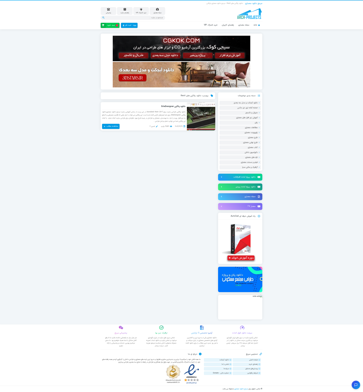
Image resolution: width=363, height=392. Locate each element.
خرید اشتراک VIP (211, 25)
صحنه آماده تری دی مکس (247, 107)
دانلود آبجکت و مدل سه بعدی (246, 102)
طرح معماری (253, 137)
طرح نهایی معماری (250, 142)
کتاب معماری (253, 147)
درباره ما (226, 368)
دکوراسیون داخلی (251, 152)
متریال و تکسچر (251, 112)
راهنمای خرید (253, 364)
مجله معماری (243, 25)
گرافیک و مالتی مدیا (250, 167)
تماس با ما (225, 364)
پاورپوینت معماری (251, 132)
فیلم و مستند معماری (249, 162)
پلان (256, 122)
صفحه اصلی (253, 360)
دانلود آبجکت (224, 360)
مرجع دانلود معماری (241, 389)
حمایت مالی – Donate (221, 373)
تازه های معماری (251, 157)
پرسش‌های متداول (251, 368)
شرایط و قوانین (252, 373)
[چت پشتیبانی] (356, 385)
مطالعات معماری (251, 127)
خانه (255, 25)
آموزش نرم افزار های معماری (247, 117)
